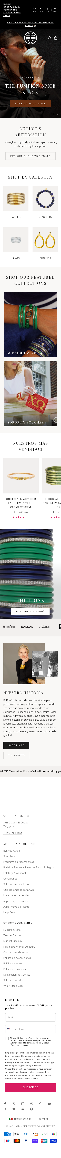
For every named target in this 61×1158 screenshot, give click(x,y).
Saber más (16, 745)
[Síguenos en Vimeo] (14, 1109)
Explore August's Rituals (30, 156)
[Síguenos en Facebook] (5, 1103)
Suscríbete (9, 856)
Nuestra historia (12, 929)
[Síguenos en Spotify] (31, 1109)
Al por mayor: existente (16, 906)
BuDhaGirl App (11, 850)
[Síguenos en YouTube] (49, 1103)
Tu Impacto (16, 755)
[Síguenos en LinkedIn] (22, 1109)
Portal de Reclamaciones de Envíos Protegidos (29, 867)
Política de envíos (13, 963)
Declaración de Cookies (16, 974)
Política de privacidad (15, 969)
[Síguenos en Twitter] (14, 1103)
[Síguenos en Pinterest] (40, 1103)
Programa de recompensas (18, 862)
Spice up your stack (30, 103)
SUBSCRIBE (30, 1087)
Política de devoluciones (17, 958)
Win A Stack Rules (13, 986)
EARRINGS (45, 258)
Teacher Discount (13, 935)
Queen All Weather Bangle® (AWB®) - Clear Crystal (21, 503)
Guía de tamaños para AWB (18, 889)
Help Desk (9, 912)
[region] (30, 73)
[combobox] (11, 1029)
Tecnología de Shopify (41, 1126)
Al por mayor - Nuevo (15, 901)
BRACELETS (45, 217)
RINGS (16, 258)
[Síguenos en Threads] (31, 1103)
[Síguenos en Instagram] (22, 1103)
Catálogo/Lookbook (14, 873)
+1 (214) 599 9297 (12, 833)
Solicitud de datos (13, 980)
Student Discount (12, 941)
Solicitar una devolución (16, 884)
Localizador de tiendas (16, 895)
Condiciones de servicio (16, 952)
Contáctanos (10, 878)
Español (43, 1119)
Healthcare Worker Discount (19, 946)
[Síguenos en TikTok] (5, 1109)
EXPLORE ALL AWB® (30, 611)
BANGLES (16, 217)
